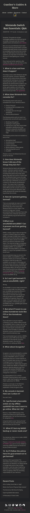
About (4, 13)
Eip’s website (23, 43)
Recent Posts (8, 481)
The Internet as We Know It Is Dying (13, 490)
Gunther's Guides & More (15, 6)
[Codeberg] (24, 505)
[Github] (20, 505)
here (22, 343)
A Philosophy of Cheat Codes (11, 495)
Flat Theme (19, 508)
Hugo (15, 508)
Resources (17, 13)
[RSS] (6, 505)
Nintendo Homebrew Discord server (13, 64)
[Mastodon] (13, 505)
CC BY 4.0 (23, 510)
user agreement (20, 90)
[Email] (10, 505)
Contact (24, 13)
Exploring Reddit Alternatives (11, 493)
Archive (10, 13)
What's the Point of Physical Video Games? (14, 487)
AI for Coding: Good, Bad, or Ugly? (12, 484)
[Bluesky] (17, 505)
